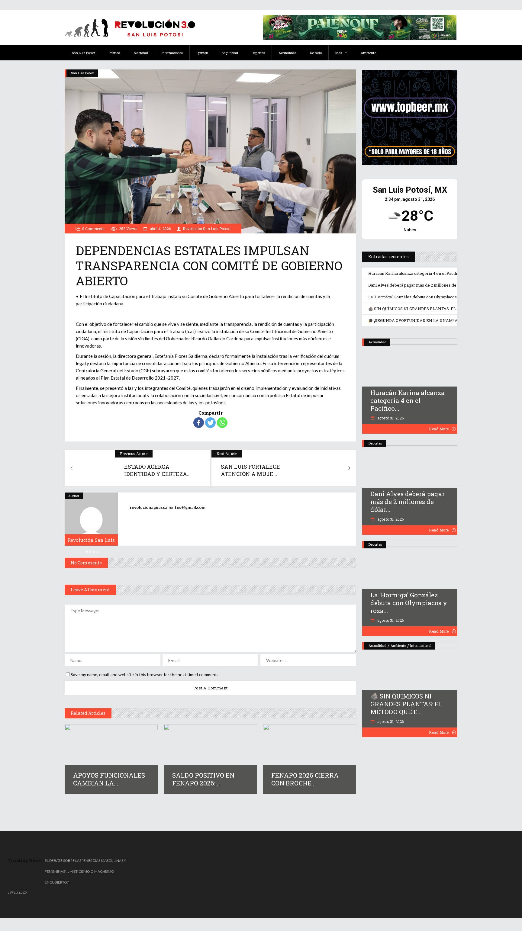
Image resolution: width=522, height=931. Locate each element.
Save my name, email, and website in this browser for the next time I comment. (144, 674)
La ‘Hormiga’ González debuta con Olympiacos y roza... (408, 603)
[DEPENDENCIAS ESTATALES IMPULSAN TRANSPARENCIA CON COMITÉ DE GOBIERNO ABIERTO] (91, 519)
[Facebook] (198, 422)
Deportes (375, 443)
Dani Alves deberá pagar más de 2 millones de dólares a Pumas (428, 285)
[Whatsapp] (222, 422)
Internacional (420, 645)
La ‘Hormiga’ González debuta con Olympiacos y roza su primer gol (432, 297)
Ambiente (398, 645)
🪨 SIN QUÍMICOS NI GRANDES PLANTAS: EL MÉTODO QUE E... (406, 704)
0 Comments (93, 228)
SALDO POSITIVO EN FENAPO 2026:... (203, 779)
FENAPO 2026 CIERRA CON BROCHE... (305, 779)
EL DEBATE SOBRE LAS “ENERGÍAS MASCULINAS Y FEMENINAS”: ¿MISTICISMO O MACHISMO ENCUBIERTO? (85, 871)
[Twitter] (210, 422)
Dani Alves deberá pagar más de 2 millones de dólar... (407, 502)
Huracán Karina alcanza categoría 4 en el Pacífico (415, 273)
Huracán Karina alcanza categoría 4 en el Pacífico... (407, 400)
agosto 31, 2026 (390, 418)
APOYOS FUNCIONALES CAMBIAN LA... (109, 779)
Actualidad (377, 342)
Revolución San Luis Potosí (206, 228)
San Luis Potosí (82, 73)
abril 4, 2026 (160, 228)
